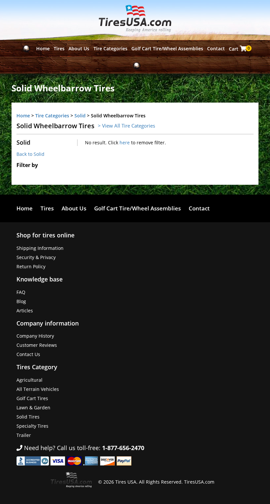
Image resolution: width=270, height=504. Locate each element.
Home (43, 48)
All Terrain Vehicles (37, 389)
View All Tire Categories (128, 125)
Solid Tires (28, 417)
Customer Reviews (36, 345)
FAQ (20, 292)
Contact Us (28, 354)
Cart (238, 48)
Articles (24, 310)
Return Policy (30, 266)
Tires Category (36, 367)
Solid (80, 115)
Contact (216, 48)
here (125, 142)
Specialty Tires (32, 426)
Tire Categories (110, 48)
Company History (35, 336)
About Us (78, 48)
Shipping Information (40, 248)
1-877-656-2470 (123, 448)
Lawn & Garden (33, 407)
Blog (21, 301)
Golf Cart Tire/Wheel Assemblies (167, 48)
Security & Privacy (36, 257)
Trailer (23, 435)
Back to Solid (30, 154)
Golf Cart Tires (32, 398)
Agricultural (29, 380)
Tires (59, 48)
